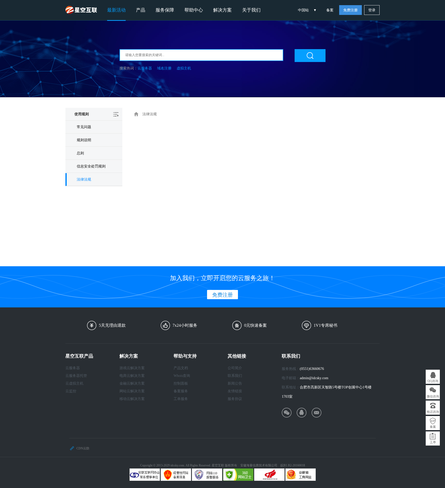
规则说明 (84, 140)
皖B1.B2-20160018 (292, 465)
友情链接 (235, 391)
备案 (329, 10)
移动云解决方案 (132, 399)
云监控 (70, 391)
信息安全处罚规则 (91, 166)
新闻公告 (235, 383)
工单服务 (181, 399)
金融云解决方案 (132, 383)
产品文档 (181, 368)
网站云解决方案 (132, 391)
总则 (80, 153)
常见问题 (84, 127)
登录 (371, 10)
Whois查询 (182, 376)
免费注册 (350, 10)
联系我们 (235, 376)
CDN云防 (82, 448)
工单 (433, 442)
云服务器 (145, 68)
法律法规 (84, 179)
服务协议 (235, 399)
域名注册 (164, 68)
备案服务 (181, 391)
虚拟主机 (184, 68)
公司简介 (235, 368)
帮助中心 (193, 10)
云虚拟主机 (74, 383)
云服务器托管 (76, 376)
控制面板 (181, 383)
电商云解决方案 (132, 376)
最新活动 (116, 10)
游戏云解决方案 (132, 368)
